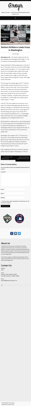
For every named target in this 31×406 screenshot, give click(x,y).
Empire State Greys (5, 12)
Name (2, 189)
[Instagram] (15, 233)
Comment (3, 172)
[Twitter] (19, 233)
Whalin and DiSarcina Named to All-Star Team (23, 158)
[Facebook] (11, 233)
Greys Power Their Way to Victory (7, 157)
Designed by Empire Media (8, 404)
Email (2, 193)
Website (3, 197)
